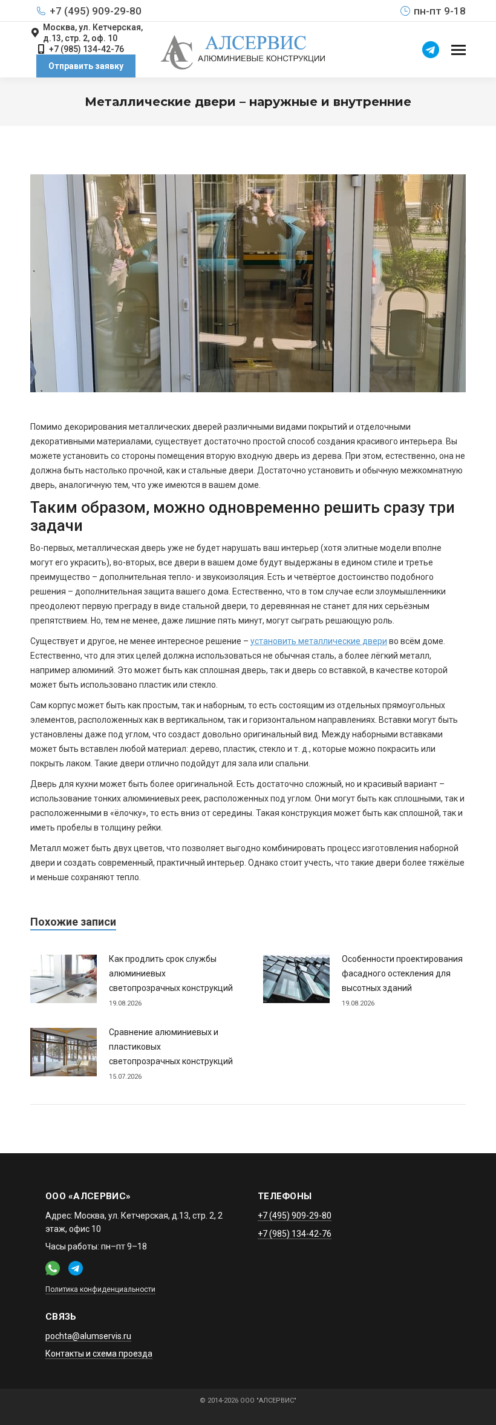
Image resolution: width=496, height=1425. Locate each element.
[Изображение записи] (63, 979)
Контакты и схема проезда (98, 1353)
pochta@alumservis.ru (88, 1336)
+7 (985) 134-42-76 (86, 49)
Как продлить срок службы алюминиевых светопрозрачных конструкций (171, 973)
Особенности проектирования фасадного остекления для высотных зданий (402, 973)
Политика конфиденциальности (100, 1289)
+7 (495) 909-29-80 (96, 11)
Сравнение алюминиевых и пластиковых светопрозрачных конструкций (171, 1046)
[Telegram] (431, 50)
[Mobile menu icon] (458, 50)
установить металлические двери (318, 641)
